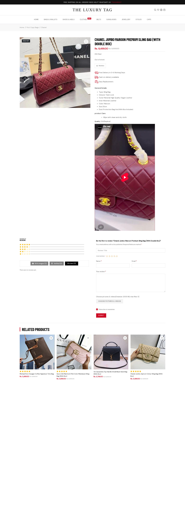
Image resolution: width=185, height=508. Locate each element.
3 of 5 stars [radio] (112, 256)
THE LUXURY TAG (92, 10)
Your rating (100, 256)
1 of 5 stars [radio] (107, 256)
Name (99, 261)
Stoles (139, 19)
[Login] (161, 10)
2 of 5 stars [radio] (109, 256)
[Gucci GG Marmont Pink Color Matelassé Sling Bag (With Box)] (74, 352)
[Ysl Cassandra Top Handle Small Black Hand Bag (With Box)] (111, 352)
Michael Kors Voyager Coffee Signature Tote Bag (37, 374)
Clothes (85, 19)
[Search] (155, 10)
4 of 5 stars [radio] (114, 256)
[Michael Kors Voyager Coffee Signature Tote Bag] (37, 352)
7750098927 (116, 2)
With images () (40, 263)
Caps (149, 19)
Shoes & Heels (69, 19)
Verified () (57, 263)
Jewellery (126, 19)
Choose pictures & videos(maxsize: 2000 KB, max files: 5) (117, 297)
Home (36, 19)
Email (134, 261)
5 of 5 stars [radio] (117, 256)
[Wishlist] (158, 10)
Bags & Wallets (50, 19)
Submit (101, 315)
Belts (99, 19)
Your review (101, 271)
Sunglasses (111, 19)
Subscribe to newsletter (107, 309)
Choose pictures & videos (109, 301)
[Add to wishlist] (51, 338)
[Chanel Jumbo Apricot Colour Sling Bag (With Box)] (148, 352)
